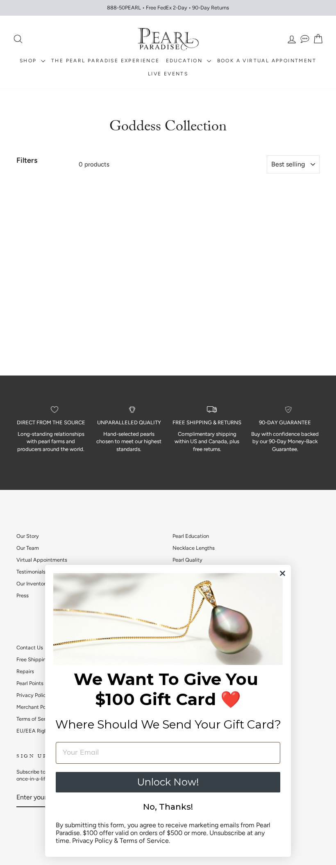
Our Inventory (32, 583)
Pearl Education (191, 536)
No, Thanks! (168, 807)
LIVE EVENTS (168, 74)
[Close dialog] (282, 573)
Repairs (25, 671)
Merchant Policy (35, 707)
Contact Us (29, 647)
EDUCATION (185, 61)
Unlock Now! (168, 782)
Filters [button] (26, 160)
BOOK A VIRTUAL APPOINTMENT (266, 61)
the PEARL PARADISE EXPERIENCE (105, 61)
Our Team (27, 548)
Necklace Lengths (194, 548)
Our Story (27, 536)
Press (22, 595)
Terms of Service (35, 719)
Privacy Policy (32, 695)
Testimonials (30, 572)
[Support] (304, 39)
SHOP (29, 61)
